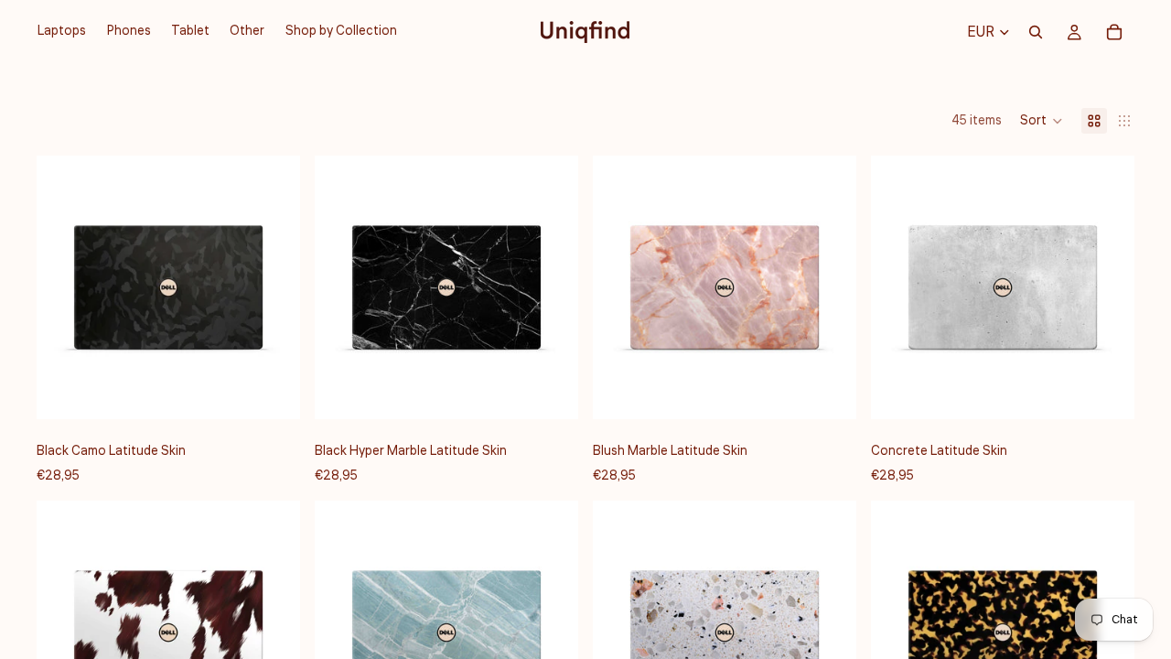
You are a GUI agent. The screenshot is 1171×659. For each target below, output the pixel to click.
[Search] (1035, 32)
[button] (1041, 121)
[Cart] (1114, 32)
